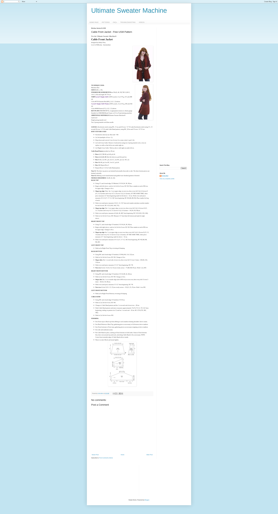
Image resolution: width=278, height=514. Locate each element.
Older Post (149, 454)
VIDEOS (141, 22)
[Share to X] (118, 393)
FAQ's (115, 22)
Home (122, 454)
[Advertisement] (173, 60)
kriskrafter (165, 176)
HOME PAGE (93, 22)
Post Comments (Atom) (106, 458)
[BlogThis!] (116, 393)
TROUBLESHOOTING (128, 22)
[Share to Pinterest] (122, 393)
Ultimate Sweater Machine (129, 10)
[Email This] (114, 393)
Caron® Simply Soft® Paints (100, 104)
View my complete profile (167, 179)
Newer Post (95, 454)
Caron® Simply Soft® (101, 97)
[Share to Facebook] (120, 393)
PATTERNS (106, 22)
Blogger (147, 500)
